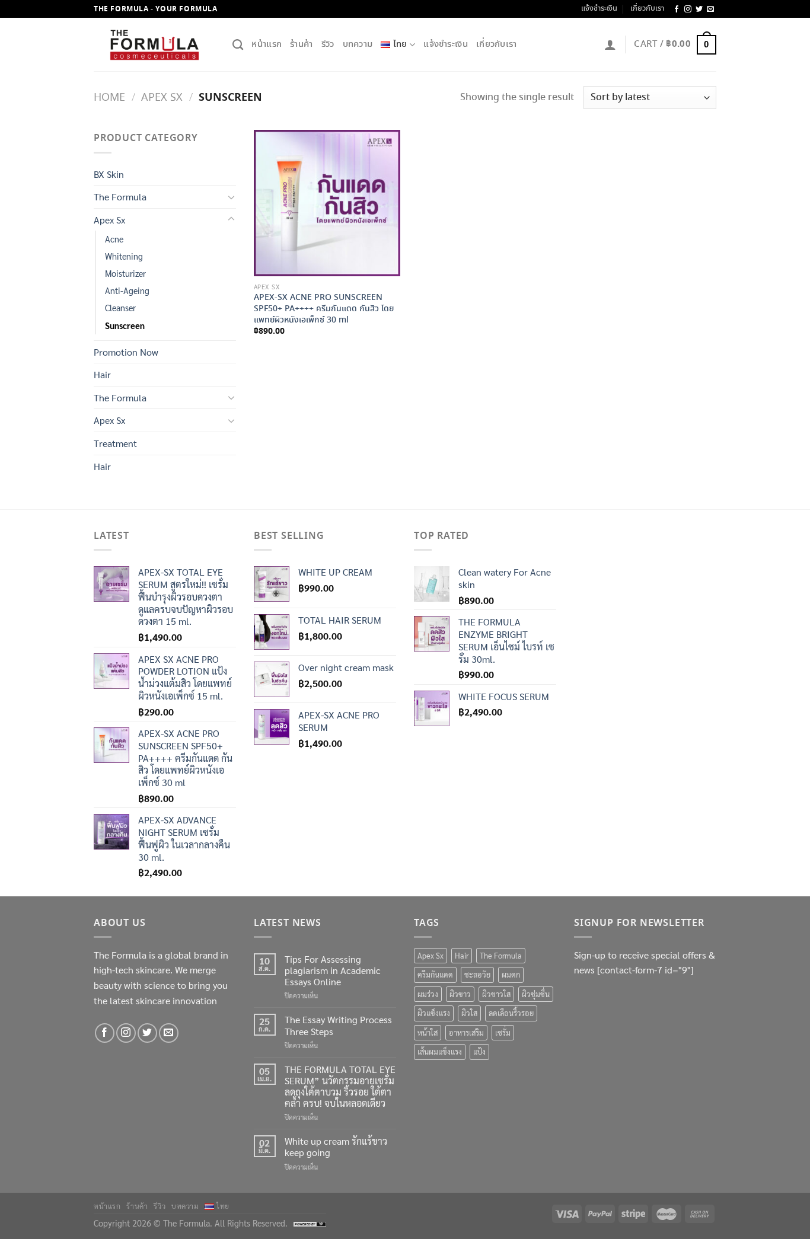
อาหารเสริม (466, 1032)
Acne (114, 239)
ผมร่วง (427, 994)
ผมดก (511, 974)
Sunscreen (125, 325)
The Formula (120, 196)
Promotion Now (126, 352)
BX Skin (109, 174)
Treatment (115, 443)
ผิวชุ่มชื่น (536, 994)
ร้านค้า (301, 44)
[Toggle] (231, 197)
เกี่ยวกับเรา (647, 8)
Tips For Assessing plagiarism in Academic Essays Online (333, 970)
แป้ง (479, 1051)
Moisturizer (125, 273)
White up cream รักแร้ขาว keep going (336, 1146)
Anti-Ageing (127, 290)
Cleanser (120, 307)
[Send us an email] (710, 9)
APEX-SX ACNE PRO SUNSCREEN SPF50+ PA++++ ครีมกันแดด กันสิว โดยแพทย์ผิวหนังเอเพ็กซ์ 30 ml (324, 308)
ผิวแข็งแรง (433, 1013)
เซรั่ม (503, 1032)
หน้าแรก (266, 44)
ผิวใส (469, 1013)
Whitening (124, 256)
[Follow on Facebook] (676, 9)
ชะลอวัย (477, 974)
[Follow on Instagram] (687, 9)
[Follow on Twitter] (699, 9)
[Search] (237, 45)
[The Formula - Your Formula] (154, 45)
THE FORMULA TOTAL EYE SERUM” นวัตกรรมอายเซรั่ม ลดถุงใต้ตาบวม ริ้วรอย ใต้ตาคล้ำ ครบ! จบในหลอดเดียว (340, 1086)
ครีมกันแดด (435, 974)
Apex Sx (162, 98)
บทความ (358, 44)
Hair (102, 374)
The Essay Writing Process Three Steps (338, 1025)
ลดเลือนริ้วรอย (511, 1013)
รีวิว (327, 44)
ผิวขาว (460, 994)
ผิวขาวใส (496, 994)
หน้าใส (427, 1032)
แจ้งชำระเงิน (599, 8)
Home (109, 98)
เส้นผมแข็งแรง (439, 1051)
